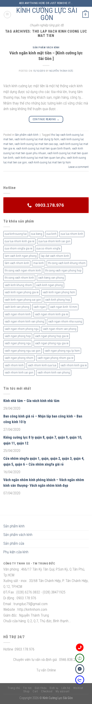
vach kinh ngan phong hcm (59, 292)
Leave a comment (78, 167)
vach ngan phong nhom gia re (55, 358)
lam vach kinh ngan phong (21, 256)
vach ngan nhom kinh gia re (51, 314)
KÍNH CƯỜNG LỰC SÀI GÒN (46, 14)
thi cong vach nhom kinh (19, 277)
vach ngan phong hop (18, 336)
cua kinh (51, 233)
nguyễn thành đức (61, 70)
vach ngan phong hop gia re (51, 336)
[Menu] (7, 14)
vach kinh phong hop (57, 299)
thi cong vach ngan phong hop (63, 270)
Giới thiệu (41, 688)
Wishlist (78, 688)
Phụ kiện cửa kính (15, 552)
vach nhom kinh (14, 365)
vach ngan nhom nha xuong (65, 321)
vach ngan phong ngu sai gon (22, 350)
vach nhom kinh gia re (74, 365)
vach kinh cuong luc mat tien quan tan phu (40, 157)
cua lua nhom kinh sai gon (54, 241)
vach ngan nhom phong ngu (22, 329)
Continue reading (46, 119)
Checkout (47, 691)
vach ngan (39, 307)
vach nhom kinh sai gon (19, 372)
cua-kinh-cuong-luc (16, 233)
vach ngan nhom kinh (18, 314)
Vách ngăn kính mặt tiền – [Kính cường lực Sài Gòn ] (46, 55)
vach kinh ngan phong (49, 285)
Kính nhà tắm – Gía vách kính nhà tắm (31, 401)
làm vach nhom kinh (17, 263)
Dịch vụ (54, 688)
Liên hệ (65, 688)
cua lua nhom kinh (72, 233)
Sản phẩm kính (14, 526)
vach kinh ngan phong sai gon (23, 299)
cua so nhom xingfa (48, 248)
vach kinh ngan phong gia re (21, 292)
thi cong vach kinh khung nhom (67, 263)
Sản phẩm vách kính (46, 47)
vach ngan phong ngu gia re (51, 343)
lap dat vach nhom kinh (55, 256)
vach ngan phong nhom (19, 358)
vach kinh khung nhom (18, 285)
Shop (26, 691)
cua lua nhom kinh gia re (19, 241)
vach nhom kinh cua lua (42, 365)
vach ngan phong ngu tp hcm (62, 350)
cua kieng (36, 233)
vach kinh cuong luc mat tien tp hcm (49, 162)
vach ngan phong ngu (18, 343)
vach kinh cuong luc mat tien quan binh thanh (43, 148)
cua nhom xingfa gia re (18, 248)
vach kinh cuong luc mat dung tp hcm (37, 139)
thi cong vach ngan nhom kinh (23, 270)
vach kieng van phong (51, 277)
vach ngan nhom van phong (59, 329)
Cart (35, 691)
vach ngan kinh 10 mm (63, 307)
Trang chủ (14, 688)
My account (62, 691)
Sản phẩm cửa (13, 543)
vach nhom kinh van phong (54, 372)
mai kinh (38, 263)
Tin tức (27, 688)
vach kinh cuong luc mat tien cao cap (36, 144)
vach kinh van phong (17, 307)
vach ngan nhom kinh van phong (24, 321)
